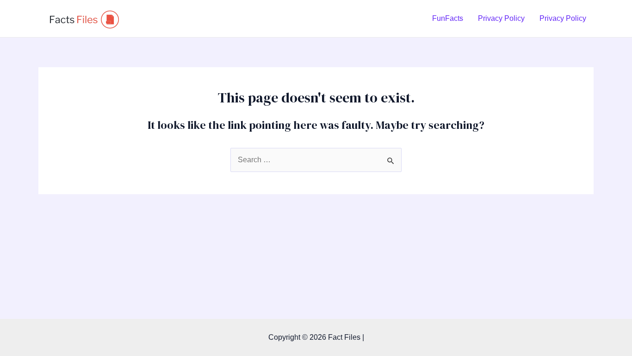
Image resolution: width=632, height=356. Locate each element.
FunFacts (447, 18)
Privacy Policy (501, 18)
